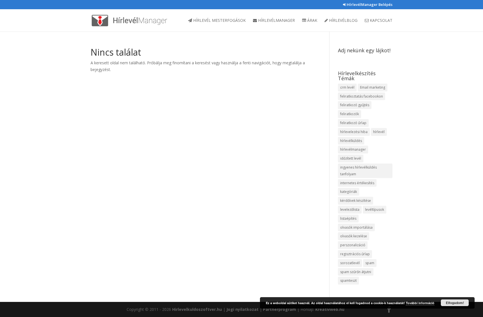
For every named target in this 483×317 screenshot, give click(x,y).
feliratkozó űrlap (353, 122)
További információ (420, 303)
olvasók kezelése (353, 236)
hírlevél (379, 131)
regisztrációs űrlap (355, 254)
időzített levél (350, 158)
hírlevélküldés (351, 140)
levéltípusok (374, 209)
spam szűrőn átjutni (355, 271)
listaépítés (348, 218)
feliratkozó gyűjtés (354, 105)
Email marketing (372, 87)
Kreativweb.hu (329, 309)
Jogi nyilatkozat (242, 309)
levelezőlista (349, 209)
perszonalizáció (352, 245)
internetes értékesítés (357, 183)
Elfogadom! (455, 302)
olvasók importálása (356, 227)
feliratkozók (349, 114)
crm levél (347, 87)
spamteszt (348, 280)
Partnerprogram (279, 309)
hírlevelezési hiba (354, 131)
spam (369, 263)
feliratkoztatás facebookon (361, 96)
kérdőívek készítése (355, 200)
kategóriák (348, 191)
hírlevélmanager (353, 149)
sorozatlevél (350, 263)
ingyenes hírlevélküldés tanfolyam (358, 170)
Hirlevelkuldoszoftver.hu (197, 309)
